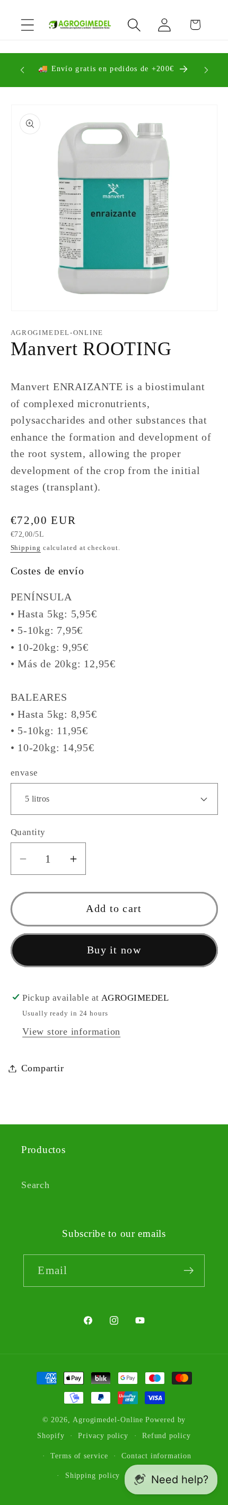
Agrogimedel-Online (108, 1419)
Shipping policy (92, 1475)
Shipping (26, 548)
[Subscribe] (189, 1270)
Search (35, 1185)
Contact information (156, 1455)
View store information (71, 1031)
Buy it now (114, 950)
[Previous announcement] (22, 70)
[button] (27, 25)
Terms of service (79, 1455)
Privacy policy (103, 1435)
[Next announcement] (206, 70)
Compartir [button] (42, 1068)
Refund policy (166, 1435)
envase (24, 773)
